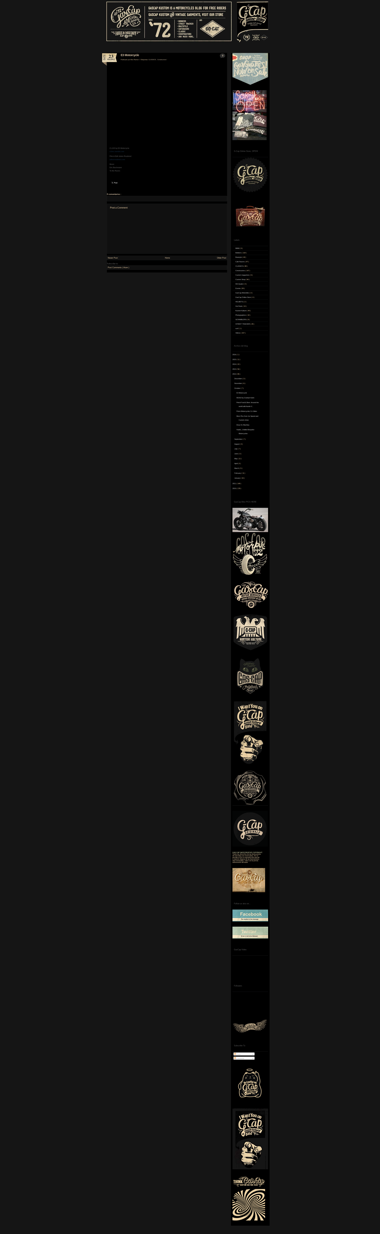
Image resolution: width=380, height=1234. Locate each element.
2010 (234, 488)
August (237, 444)
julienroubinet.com (117, 159)
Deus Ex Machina (242, 425)
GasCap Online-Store (243, 297)
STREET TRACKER (242, 324)
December (238, 378)
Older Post (221, 258)
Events (238, 288)
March (236, 468)
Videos (238, 333)
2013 (234, 369)
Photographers (241, 315)
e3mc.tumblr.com (117, 151)
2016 (234, 354)
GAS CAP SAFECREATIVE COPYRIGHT (247, 852)
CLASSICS (152, 59)
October (237, 388)
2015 (234, 359)
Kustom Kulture (241, 311)
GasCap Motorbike (242, 293)
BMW (237, 248)
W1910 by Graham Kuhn (245, 398)
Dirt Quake (239, 284)
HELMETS (239, 302)
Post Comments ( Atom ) (118, 267)
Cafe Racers (240, 262)
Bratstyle (238, 257)
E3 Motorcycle (130, 55)
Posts (238, 1054)
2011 (234, 483)
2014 (234, 364)
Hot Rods (239, 306)
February (238, 473)
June (236, 454)
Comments (240, 1058)
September (238, 439)
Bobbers (238, 253)
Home (167, 258)
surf (237, 328)
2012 (234, 374)
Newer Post (113, 258)
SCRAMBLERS (241, 319)
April (236, 463)
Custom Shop (240, 279)
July (236, 449)
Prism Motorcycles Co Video (246, 411)
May (236, 458)
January (237, 478)
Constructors (161, 59)
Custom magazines (242, 275)
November (238, 383)
